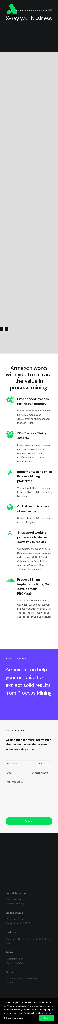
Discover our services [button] (21, 707)
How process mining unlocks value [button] (29, 36)
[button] (51, 10)
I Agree (46, 1018)
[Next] (6, 329)
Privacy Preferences (13, 1018)
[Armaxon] (12, 10)
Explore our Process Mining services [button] (29, 631)
